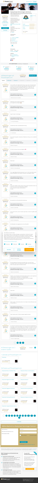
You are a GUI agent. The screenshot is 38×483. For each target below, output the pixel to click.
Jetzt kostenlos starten (29, 468)
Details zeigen (31, 246)
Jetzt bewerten (5, 28)
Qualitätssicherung (31, 479)
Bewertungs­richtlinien (25, 479)
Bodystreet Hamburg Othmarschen (8, 397)
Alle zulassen (29, 249)
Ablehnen (9, 249)
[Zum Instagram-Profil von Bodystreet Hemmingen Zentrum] (12, 60)
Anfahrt (13, 32)
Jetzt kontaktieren (33, 4)
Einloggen (34, 1)
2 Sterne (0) (28, 80)
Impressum (6, 241)
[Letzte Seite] (19, 418)
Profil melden (34, 449)
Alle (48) (3, 80)
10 (28, 415)
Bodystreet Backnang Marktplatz (27, 388)
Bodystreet (4, 357)
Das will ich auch (29, 1)
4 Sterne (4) (15, 80)
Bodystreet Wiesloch (24, 379)
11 (31, 415)
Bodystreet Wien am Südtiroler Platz (9, 370)
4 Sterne (31, 16)
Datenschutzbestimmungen (12, 241)
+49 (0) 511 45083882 (15, 37)
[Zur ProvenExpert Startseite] (8, 2)
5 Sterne (31, 15)
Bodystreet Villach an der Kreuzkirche (27, 370)
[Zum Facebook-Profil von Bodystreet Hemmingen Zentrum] (11, 60)
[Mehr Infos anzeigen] (26, 17)
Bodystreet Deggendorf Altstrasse (8, 388)
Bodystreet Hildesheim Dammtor (27, 397)
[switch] (12, 244)
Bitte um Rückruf (24, 435)
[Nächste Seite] (23, 343)
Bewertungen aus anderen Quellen (5, 22)
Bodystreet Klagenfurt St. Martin (8, 379)
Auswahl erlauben (19, 249)
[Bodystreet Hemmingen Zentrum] (5, 10)
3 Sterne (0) (22, 80)
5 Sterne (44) (9, 80)
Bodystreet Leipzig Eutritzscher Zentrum (9, 406)
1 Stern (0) (34, 80)
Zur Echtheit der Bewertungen (5, 25)
